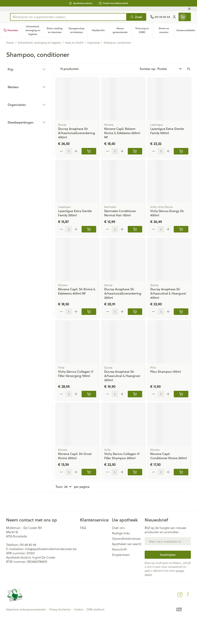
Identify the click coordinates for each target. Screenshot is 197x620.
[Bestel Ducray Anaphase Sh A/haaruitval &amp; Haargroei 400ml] (181, 311)
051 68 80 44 (28, 544)
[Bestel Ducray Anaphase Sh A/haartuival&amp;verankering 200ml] (135, 311)
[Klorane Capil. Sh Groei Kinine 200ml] (77, 424)
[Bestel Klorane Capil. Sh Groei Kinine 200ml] (89, 472)
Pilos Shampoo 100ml (165, 371)
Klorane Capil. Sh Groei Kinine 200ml (75, 456)
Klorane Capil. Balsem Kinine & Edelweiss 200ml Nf (122, 132)
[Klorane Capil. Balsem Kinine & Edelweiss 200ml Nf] (123, 99)
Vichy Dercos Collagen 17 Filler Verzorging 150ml (75, 373)
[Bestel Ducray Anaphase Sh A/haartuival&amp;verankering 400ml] (89, 151)
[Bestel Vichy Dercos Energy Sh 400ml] (181, 229)
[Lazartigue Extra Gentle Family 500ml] (169, 99)
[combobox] (68, 17)
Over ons (118, 528)
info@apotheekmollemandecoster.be (51, 549)
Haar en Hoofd (74, 43)
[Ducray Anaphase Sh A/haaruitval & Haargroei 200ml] (123, 342)
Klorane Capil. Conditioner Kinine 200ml (168, 456)
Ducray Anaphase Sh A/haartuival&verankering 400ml (76, 132)
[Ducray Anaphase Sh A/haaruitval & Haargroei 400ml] (169, 259)
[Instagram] (180, 595)
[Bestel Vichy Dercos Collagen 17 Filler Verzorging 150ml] (89, 394)
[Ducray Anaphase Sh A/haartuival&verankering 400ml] (77, 99)
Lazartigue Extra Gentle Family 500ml (167, 130)
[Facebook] (188, 595)
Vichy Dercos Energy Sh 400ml (167, 213)
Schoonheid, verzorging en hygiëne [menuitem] (34, 30)
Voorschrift (119, 549)
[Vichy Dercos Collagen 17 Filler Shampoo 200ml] (123, 424)
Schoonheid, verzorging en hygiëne (39, 43)
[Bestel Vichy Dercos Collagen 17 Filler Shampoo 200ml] (135, 472)
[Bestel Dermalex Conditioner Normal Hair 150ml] (135, 229)
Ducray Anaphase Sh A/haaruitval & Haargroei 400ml (168, 293)
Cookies (78, 609)
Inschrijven (168, 554)
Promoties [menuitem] (13, 30)
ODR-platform (95, 609)
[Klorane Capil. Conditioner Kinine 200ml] (169, 424)
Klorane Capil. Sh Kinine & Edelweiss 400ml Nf (76, 291)
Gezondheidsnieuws (126, 538)
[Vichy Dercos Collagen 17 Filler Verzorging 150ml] (77, 342)
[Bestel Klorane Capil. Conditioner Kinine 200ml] (181, 472)
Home (10, 43)
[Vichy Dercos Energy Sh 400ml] (169, 181)
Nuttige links (121, 533)
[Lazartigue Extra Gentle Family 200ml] (77, 181)
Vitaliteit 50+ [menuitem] (100, 31)
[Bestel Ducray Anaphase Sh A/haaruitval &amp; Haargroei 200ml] (135, 394)
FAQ (83, 528)
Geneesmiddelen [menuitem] (186, 31)
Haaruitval (93, 43)
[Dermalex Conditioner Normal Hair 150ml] (123, 181)
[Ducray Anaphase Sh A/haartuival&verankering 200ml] (123, 259)
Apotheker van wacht (126, 544)
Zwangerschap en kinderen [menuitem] (77, 30)
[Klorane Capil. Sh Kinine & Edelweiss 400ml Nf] (77, 259)
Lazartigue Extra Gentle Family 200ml (75, 213)
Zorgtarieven (121, 555)
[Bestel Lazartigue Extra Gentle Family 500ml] (181, 151)
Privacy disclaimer (60, 609)
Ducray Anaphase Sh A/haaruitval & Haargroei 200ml (122, 375)
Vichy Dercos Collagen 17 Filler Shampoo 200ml (121, 456)
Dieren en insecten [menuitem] (167, 30)
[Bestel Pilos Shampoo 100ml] (181, 394)
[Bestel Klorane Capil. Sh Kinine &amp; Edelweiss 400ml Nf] (89, 311)
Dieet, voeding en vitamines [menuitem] (56, 30)
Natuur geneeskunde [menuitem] (122, 30)
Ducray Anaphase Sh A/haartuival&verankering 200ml (122, 293)
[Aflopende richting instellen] (188, 68)
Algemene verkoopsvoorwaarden (26, 609)
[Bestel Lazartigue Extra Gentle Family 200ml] (89, 229)
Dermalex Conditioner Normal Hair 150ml (120, 213)
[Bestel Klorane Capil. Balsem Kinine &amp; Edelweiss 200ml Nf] (135, 151)
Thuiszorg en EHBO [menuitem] (144, 30)
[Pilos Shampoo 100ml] (169, 342)
